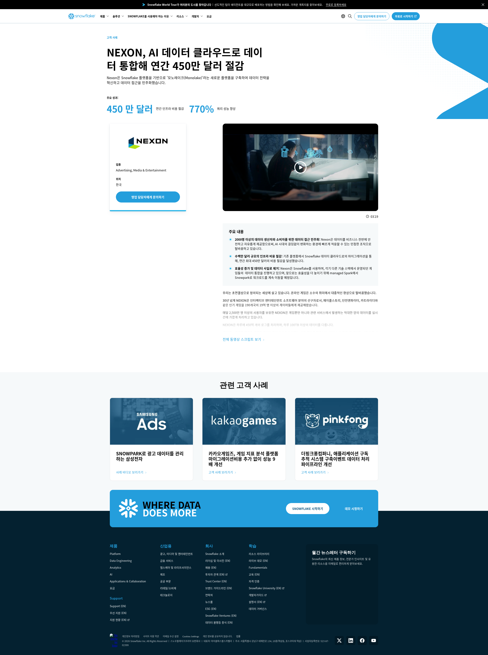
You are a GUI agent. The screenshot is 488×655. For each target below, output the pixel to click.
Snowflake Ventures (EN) (221, 615)
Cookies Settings (190, 636)
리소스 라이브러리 (259, 554)
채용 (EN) (210, 567)
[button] (483, 5)
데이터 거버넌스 (258, 609)
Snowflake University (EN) (265, 588)
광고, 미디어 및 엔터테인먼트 (176, 554)
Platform (115, 554)
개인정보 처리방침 (130, 636)
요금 (112, 588)
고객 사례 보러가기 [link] (221, 472)
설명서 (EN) (255, 602)
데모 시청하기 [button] (354, 508)
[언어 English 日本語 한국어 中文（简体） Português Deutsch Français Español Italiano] (344, 16)
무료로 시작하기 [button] (404, 16)
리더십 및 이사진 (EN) (217, 561)
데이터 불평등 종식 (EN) (219, 622)
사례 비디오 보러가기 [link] (129, 472)
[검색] (350, 16)
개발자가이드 (256, 595)
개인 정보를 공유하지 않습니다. (217, 636)
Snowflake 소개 (214, 554)
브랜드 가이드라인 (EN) (218, 588)
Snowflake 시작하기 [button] (307, 508)
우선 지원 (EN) (118, 613)
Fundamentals (258, 567)
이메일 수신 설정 (171, 636)
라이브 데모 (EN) (258, 561)
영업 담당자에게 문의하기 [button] (371, 16)
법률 (238, 636)
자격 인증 (254, 581)
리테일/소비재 (168, 588)
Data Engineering (121, 561)
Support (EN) (118, 606)
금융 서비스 (166, 561)
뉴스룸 (209, 602)
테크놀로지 (166, 595)
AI (111, 574)
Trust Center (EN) (216, 581)
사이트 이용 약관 (151, 636)
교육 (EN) (254, 574)
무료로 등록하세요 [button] (336, 4)
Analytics (115, 567)
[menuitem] (104, 16)
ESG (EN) (210, 609)
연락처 (209, 595)
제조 (162, 574)
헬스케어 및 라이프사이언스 (175, 567)
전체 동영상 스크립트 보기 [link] (242, 339)
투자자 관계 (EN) (215, 574)
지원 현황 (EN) (118, 620)
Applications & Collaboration (128, 581)
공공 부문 (165, 581)
